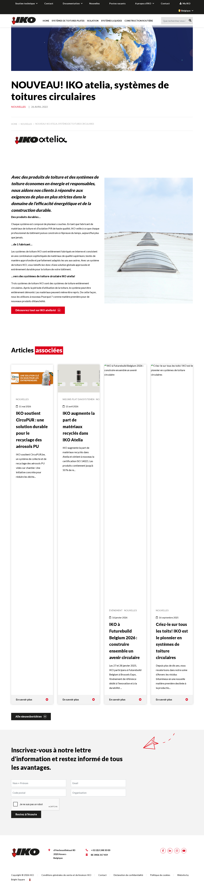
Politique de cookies (160, 875)
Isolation (92, 20)
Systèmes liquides (111, 20)
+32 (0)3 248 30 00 (100, 850)
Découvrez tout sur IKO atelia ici (35, 310)
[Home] (24, 20)
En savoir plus (24, 699)
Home (46, 20)
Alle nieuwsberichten (28, 716)
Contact (48, 3)
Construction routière (138, 20)
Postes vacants (117, 3)
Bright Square (18, 879)
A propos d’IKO (143, 3)
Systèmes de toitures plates (68, 20)
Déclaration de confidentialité (128, 875)
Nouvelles (94, 3)
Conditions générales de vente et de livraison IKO (66, 875)
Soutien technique (25, 3)
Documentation (71, 3)
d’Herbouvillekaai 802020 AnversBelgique (64, 854)
